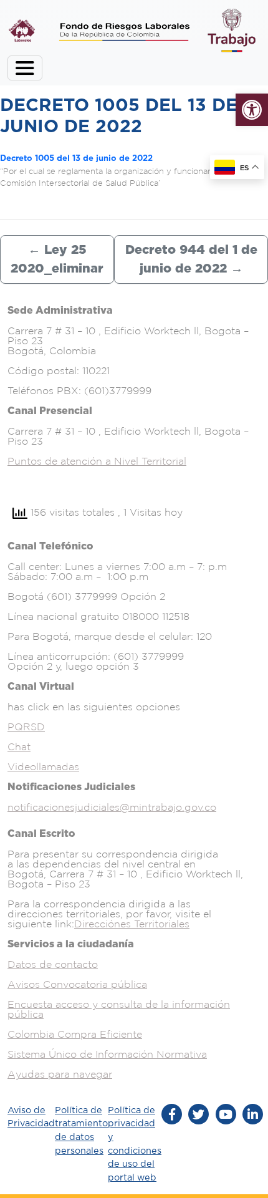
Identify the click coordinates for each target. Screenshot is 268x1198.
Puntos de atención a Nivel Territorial (96, 460)
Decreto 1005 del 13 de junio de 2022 (76, 159)
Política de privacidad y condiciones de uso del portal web (134, 1144)
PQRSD (26, 726)
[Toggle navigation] (24, 68)
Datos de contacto (52, 964)
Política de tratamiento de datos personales (81, 1131)
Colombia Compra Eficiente (74, 1034)
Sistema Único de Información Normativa (107, 1054)
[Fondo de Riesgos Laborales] (21, 30)
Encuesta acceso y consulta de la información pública (118, 1009)
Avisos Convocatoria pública (77, 984)
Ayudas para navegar (59, 1074)
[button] (252, 110)
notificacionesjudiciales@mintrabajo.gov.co (111, 807)
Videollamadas (43, 766)
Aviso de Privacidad (31, 1117)
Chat (19, 746)
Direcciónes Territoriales (131, 923)
